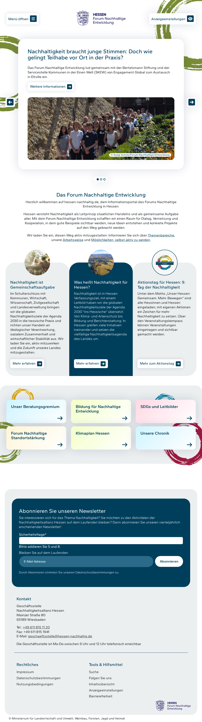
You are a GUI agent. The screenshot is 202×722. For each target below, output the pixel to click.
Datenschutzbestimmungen (39, 678)
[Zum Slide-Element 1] (98, 179)
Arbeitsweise (73, 240)
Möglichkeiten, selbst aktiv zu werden (120, 240)
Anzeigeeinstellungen (168, 19)
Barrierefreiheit (100, 696)
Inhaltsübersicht (102, 684)
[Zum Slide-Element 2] (101, 179)
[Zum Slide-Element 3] (104, 179)
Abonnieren (169, 561)
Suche (94, 672)
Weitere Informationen (47, 86)
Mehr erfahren (24, 363)
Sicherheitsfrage (33, 534)
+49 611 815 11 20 (36, 627)
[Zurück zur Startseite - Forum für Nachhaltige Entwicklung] (101, 18)
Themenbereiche (161, 235)
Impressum (25, 672)
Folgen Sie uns (100, 678)
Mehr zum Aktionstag (157, 363)
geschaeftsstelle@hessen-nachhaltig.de (60, 636)
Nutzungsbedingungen (35, 684)
